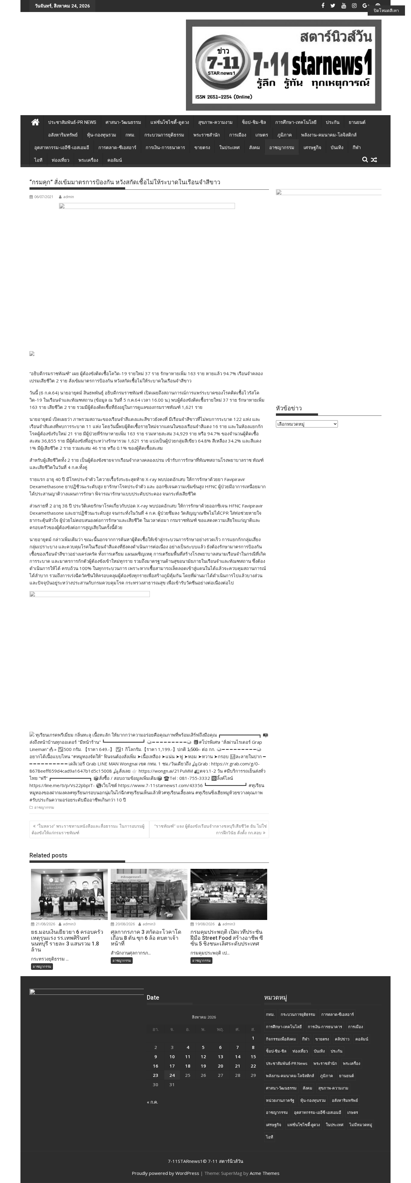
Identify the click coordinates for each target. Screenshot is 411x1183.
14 (237, 1056)
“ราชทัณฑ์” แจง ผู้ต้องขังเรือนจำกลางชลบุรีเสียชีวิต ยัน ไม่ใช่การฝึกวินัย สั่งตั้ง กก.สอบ (210, 829)
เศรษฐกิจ (312, 147)
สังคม (254, 147)
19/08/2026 (204, 924)
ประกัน (332, 122)
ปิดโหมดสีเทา (386, 10)
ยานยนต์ (357, 122)
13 (220, 1056)
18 (187, 1066)
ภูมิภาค (284, 135)
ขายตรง (202, 147)
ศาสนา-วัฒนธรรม (123, 122)
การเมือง (237, 135)
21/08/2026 (45, 924)
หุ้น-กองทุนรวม (101, 135)
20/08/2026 (125, 924)
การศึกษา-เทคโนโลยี (296, 122)
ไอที (38, 160)
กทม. (130, 135)
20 (220, 1066)
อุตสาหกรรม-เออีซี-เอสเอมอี (61, 147)
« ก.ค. (152, 1102)
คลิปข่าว (342, 1039)
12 (203, 1056)
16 (155, 1066)
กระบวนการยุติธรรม (164, 135)
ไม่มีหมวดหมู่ (360, 1124)
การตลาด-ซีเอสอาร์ (117, 147)
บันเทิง (337, 147)
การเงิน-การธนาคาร (165, 147)
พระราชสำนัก (206, 135)
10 (172, 1056)
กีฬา (357, 147)
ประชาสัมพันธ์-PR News (72, 122)
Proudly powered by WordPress (165, 1173)
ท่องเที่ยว (60, 160)
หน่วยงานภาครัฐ (280, 1100)
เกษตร (261, 135)
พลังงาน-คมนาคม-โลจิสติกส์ (329, 135)
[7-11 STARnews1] (35, 121)
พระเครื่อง (88, 160)
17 (172, 1066)
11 (187, 1056)
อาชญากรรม (281, 147)
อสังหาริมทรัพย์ (63, 135)
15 (253, 1056)
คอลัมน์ (114, 160)
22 (253, 1066)
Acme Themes (265, 1173)
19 (203, 1066)
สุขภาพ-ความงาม (215, 122)
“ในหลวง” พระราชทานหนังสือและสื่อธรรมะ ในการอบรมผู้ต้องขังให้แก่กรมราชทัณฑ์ (88, 829)
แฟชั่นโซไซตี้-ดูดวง (169, 122)
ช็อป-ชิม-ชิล (254, 122)
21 (237, 1066)
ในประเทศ (229, 147)
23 (155, 1075)
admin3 (69, 924)
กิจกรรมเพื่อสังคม (281, 1039)
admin (68, 196)
